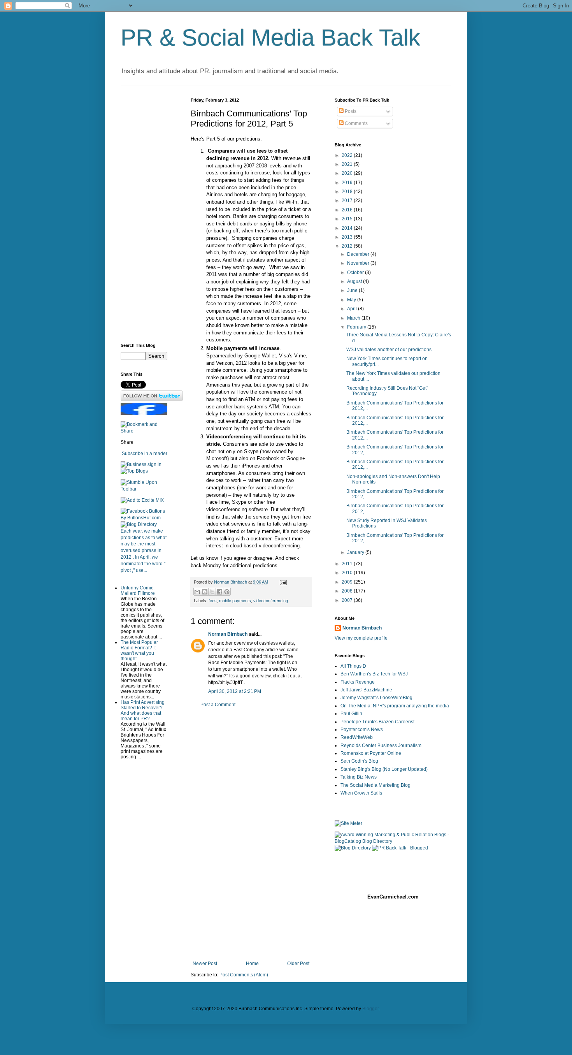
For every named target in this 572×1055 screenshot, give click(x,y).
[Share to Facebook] (219, 592)
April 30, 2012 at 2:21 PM (234, 691)
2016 (348, 210)
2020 (348, 173)
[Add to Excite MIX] (142, 500)
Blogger (370, 1008)
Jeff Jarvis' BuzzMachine (366, 690)
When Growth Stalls (361, 793)
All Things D (353, 666)
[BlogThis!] (205, 592)
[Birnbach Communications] (144, 413)
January (356, 552)
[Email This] (197, 592)
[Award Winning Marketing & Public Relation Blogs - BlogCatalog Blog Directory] (393, 841)
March (354, 318)
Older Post (298, 963)
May (352, 299)
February (357, 327)
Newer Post (205, 963)
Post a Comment (217, 704)
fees (213, 600)
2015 (348, 219)
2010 (348, 572)
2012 (348, 246)
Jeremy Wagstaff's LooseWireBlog (376, 697)
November (358, 263)
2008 (348, 591)
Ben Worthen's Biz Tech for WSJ (374, 674)
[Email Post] (282, 582)
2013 (348, 237)
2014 (348, 228)
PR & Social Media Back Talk (270, 38)
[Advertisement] (251, 834)
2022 (348, 155)
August (355, 281)
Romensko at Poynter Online (370, 753)
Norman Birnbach (227, 634)
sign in (154, 464)
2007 (348, 600)
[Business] (133, 464)
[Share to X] (212, 592)
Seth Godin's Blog (359, 761)
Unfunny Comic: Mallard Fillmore (138, 590)
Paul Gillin (351, 713)
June (353, 290)
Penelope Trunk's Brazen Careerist (377, 721)
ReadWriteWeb (356, 737)
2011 (348, 563)
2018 (348, 191)
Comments (356, 123)
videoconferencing (270, 600)
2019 (348, 182)
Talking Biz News (358, 777)
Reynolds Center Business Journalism (380, 745)
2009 (348, 582)
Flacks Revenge (357, 682)
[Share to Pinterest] (227, 592)
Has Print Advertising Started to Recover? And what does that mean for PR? (143, 710)
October (356, 272)
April (352, 308)
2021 (348, 164)
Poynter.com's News (361, 729)
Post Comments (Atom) (243, 975)
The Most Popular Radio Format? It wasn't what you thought (139, 650)
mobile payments (235, 600)
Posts (350, 111)
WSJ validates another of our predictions (389, 349)
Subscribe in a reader (144, 453)
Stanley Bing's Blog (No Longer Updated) (384, 769)
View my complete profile (361, 638)
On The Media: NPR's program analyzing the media (394, 706)
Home (252, 963)
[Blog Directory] (139, 524)
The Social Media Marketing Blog (375, 785)
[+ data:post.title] (144, 489)
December (358, 254)
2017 (348, 200)
